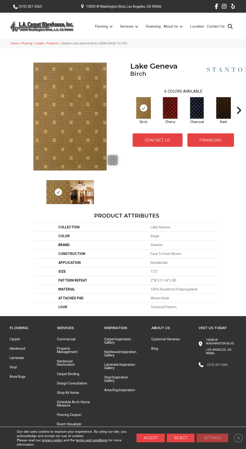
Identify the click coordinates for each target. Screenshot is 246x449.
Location (197, 26)
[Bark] (223, 108)
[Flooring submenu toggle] (114, 26)
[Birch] (143, 108)
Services (127, 26)
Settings (212, 438)
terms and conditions (92, 440)
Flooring (101, 26)
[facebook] (214, 7)
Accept (151, 438)
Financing (153, 26)
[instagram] (223, 7)
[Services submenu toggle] (139, 26)
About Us (170, 26)
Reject (180, 438)
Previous (19, 189)
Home (15, 43)
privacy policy (52, 440)
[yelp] (231, 7)
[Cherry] (170, 108)
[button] (231, 26)
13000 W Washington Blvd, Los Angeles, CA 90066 (123, 6)
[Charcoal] (197, 108)
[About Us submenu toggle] (184, 26)
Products (52, 43)
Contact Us (216, 26)
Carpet (39, 43)
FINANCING (210, 140)
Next (120, 189)
